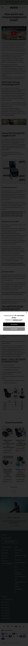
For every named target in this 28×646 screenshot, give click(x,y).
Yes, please (14, 324)
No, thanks (14, 329)
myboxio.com (17, 320)
